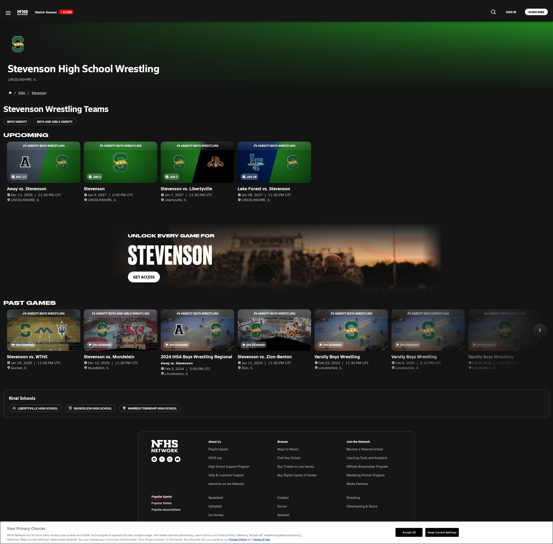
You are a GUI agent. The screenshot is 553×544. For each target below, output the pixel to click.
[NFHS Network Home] (22, 12)
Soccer (282, 506)
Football (283, 498)
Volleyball (215, 506)
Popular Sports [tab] (161, 496)
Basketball (215, 498)
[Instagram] (170, 459)
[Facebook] (154, 459)
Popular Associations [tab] (166, 509)
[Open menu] (8, 13)
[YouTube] (177, 459)
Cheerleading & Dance (361, 506)
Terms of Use (261, 539)
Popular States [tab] (161, 502)
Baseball (283, 515)
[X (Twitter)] (162, 459)
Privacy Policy (238, 539)
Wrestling (353, 498)
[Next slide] (540, 330)
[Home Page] (10, 92)
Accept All (409, 532)
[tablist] (173, 503)
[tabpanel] (305, 506)
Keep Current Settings (442, 532)
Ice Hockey (216, 515)
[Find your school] (493, 12)
